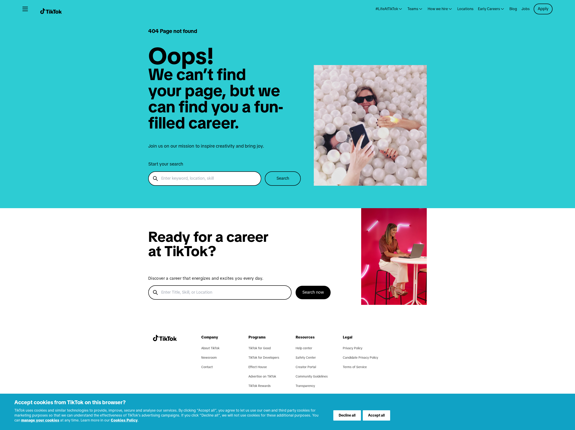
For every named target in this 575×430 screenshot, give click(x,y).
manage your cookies (40, 420)
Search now (313, 292)
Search (282, 179)
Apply (543, 9)
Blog (513, 9)
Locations (465, 9)
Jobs (526, 9)
